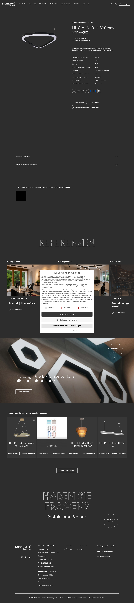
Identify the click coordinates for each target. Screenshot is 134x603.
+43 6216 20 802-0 (45, 560)
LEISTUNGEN (54, 4)
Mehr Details (13, 453)
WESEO (102, 598)
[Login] (116, 4)
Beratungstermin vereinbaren (107, 546)
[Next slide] (121, 281)
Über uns (69, 549)
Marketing (84, 307)
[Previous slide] (13, 281)
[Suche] (111, 4)
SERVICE (76, 4)
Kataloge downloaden (105, 551)
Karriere (82, 549)
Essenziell (50, 307)
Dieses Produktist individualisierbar (82, 40)
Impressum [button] (78, 330)
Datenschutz (82, 598)
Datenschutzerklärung (82, 299)
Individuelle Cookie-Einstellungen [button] (67, 326)
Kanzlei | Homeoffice (22, 303)
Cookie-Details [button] (57, 330)
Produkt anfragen (28, 453)
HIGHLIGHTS (22, 4)
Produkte (69, 546)
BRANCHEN (42, 4)
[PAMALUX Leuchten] (8, 4)
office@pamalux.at (47, 566)
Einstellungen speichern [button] (67, 320)
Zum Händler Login (103, 556)
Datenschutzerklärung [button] (68, 330)
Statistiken (67, 307)
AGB (89, 598)
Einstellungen (70, 301)
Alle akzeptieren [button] (67, 314)
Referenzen (83, 546)
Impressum (72, 598)
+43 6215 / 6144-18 (46, 585)
